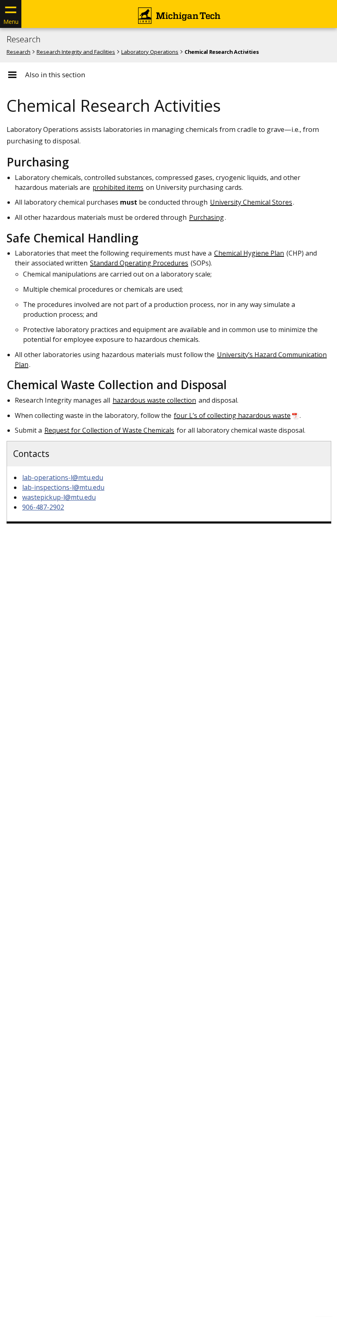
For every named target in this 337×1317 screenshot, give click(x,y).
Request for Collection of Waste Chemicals (109, 430)
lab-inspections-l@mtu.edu (63, 487)
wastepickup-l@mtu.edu (59, 497)
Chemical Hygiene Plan (249, 253)
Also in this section (55, 75)
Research (24, 39)
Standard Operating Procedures (139, 263)
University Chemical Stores (251, 202)
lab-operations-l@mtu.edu (62, 477)
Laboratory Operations (149, 51)
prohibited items (117, 187)
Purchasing (206, 217)
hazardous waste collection (154, 400)
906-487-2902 (43, 507)
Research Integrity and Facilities (76, 51)
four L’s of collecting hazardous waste (232, 415)
